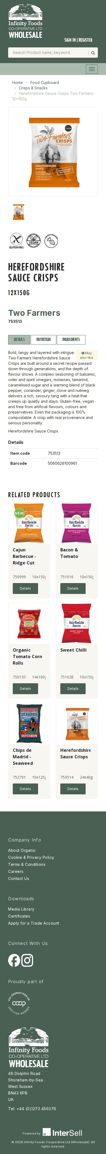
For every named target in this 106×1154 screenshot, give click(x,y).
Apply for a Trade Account (33, 923)
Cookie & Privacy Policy (31, 857)
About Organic (22, 850)
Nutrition (43, 339)
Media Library (21, 909)
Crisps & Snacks (33, 88)
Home (17, 82)
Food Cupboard (44, 82)
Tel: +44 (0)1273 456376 (32, 1108)
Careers (16, 871)
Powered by (32, 1133)
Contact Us (18, 878)
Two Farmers (34, 313)
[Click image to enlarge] (53, 151)
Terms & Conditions (26, 864)
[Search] (92, 53)
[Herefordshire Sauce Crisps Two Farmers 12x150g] (18, 212)
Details (19, 339)
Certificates (19, 916)
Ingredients (71, 339)
